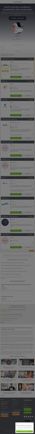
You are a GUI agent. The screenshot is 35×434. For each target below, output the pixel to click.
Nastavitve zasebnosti (19, 429)
